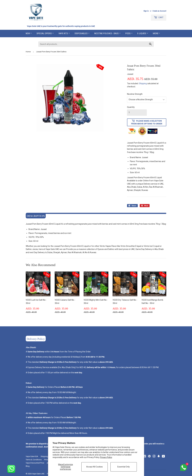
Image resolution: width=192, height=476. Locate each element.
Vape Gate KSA (32, 456)
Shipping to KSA (47, 456)
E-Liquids (142, 33)
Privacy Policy (106, 457)
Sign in (146, 11)
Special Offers (44, 33)
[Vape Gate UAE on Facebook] (144, 456)
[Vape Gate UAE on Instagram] (154, 456)
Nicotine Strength (135, 94)
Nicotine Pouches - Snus (106, 33)
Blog (28, 466)
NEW (28, 33)
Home (28, 52)
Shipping (143, 83)
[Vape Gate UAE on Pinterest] (149, 456)
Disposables (81, 33)
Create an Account (159, 11)
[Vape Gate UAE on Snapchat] (158, 456)
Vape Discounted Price (35, 463)
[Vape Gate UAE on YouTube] (163, 456)
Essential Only (123, 467)
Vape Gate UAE (38, 474)
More (155, 33)
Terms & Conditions (34, 460)
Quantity (131, 107)
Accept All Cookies (94, 467)
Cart (160, 17)
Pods (128, 33)
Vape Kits (63, 33)
